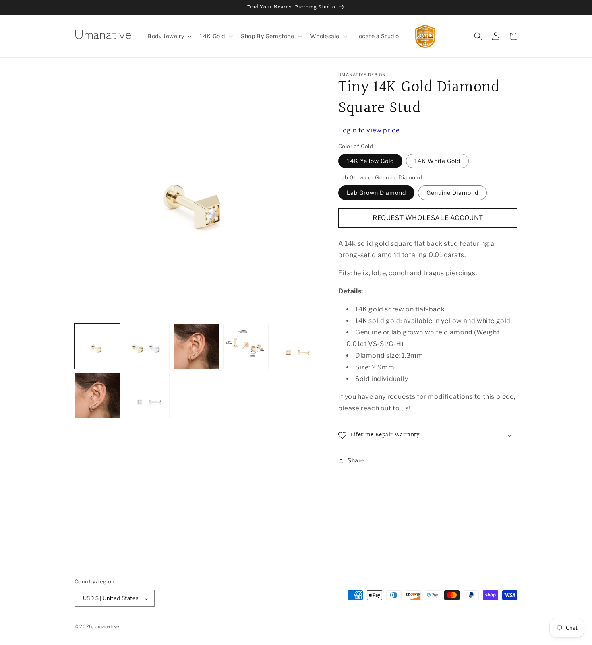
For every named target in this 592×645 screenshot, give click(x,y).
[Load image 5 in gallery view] (295, 346)
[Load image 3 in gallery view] (196, 346)
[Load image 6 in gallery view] (97, 395)
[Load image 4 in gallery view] (246, 346)
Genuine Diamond (452, 192)
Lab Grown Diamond (376, 192)
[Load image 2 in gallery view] (147, 346)
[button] (169, 36)
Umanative (107, 626)
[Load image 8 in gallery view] (147, 395)
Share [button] (356, 460)
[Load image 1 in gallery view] (97, 346)
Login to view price (368, 130)
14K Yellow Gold (370, 161)
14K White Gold (437, 161)
